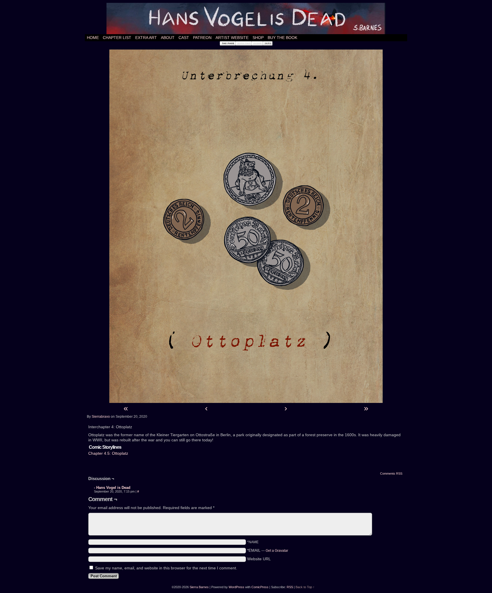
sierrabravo (101, 417)
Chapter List (117, 37)
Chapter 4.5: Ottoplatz (108, 453)
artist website (232, 37)
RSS (290, 587)
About (168, 37)
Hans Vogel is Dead (246, 18)
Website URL (259, 559)
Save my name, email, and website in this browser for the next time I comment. (166, 568)
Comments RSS (391, 473)
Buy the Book (282, 37)
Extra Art (146, 37)
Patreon (202, 37)
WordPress (236, 587)
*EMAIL (267, 550)
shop (258, 37)
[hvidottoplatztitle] (246, 401)
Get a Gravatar (277, 551)
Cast (184, 37)
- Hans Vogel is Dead (112, 487)
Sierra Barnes (199, 587)
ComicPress (259, 587)
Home (93, 37)
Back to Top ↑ (305, 587)
